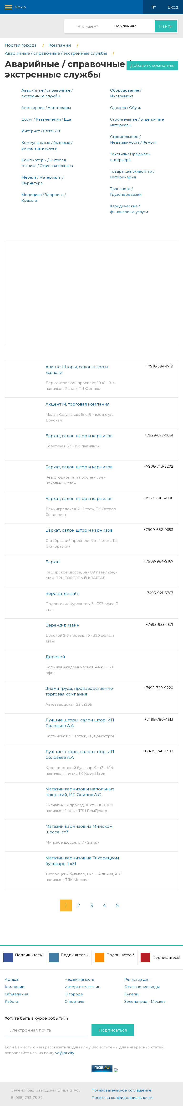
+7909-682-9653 (158, 529)
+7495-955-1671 (159, 624)
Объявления (16, 994)
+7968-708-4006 (158, 498)
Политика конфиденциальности (122, 1097)
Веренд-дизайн (63, 593)
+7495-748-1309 (158, 751)
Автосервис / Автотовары (46, 107)
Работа (11, 1001)
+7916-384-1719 (159, 366)
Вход (173, 7)
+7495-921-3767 (159, 593)
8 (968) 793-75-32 (27, 1097)
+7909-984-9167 (158, 561)
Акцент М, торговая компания (78, 404)
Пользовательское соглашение (122, 1090)
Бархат (53, 561)
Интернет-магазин (82, 986)
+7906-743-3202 (158, 466)
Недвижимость (79, 979)
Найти (166, 26)
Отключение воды (142, 986)
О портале (74, 1001)
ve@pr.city (64, 1053)
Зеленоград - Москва (145, 1001)
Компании (14, 986)
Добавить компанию (152, 65)
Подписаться (113, 1030)
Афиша (11, 979)
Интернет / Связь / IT (41, 131)
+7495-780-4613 (158, 719)
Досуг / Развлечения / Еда (46, 119)
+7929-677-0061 (159, 435)
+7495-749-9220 (158, 687)
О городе (74, 994)
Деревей (55, 656)
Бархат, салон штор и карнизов (79, 435)
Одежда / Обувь (125, 107)
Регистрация (136, 979)
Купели (131, 994)
